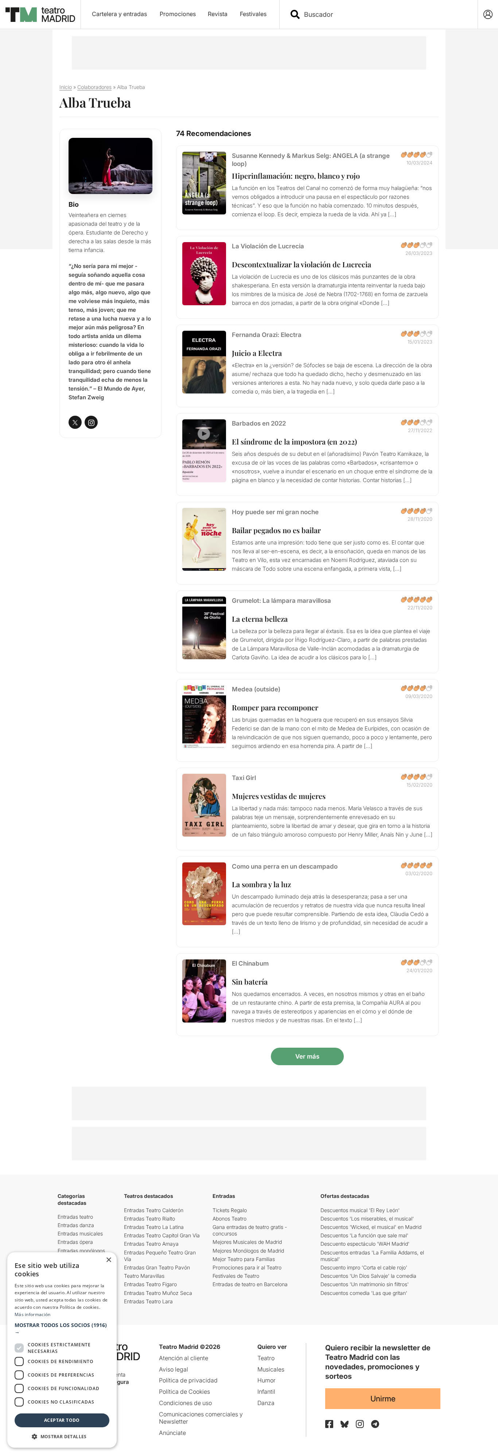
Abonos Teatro (229, 1218)
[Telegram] (375, 1424)
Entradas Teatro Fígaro (150, 1284)
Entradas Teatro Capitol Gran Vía (162, 1235)
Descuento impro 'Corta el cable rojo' (363, 1267)
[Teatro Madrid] (40, 14)
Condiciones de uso (185, 1402)
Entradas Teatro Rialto (149, 1218)
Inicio (65, 87)
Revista (217, 14)
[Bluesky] (345, 1424)
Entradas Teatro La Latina (154, 1227)
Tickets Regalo (230, 1210)
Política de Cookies (184, 1391)
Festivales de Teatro (236, 1276)
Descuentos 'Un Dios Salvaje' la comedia (368, 1276)
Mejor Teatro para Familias (244, 1259)
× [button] (108, 1260)
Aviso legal (173, 1369)
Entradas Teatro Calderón (153, 1210)
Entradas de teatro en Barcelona (250, 1284)
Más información (33, 1314)
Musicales (270, 1369)
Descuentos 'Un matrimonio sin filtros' (364, 1284)
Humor (266, 1380)
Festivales (253, 14)
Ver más (307, 1056)
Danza (266, 1402)
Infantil (266, 1391)
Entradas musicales (80, 1233)
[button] (62, 1328)
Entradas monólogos (81, 1251)
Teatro (266, 1358)
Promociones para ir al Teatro (247, 1267)
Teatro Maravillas (144, 1276)
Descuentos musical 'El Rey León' (360, 1210)
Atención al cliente (183, 1358)
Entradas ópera (75, 1242)
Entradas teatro (75, 1217)
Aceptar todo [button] (62, 1420)
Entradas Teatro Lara (148, 1301)
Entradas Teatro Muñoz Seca (158, 1293)
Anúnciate (172, 1432)
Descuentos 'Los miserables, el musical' (367, 1218)
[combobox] (385, 14)
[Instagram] (360, 1424)
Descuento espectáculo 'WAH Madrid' (364, 1244)
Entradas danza (76, 1225)
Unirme (383, 1398)
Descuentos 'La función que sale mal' (364, 1235)
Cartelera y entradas (119, 14)
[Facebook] (329, 1424)
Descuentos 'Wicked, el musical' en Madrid (370, 1227)
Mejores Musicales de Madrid (247, 1242)
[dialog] (62, 1350)
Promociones (178, 14)
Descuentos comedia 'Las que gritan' (363, 1293)
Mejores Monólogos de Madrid (248, 1251)
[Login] (488, 14)
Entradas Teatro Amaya (151, 1244)
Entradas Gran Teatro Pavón (157, 1267)
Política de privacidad (188, 1380)
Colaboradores (94, 87)
